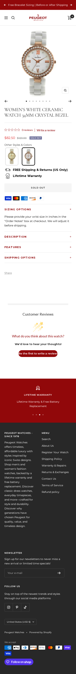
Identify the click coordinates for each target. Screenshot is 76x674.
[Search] (13, 17)
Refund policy (50, 492)
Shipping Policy (52, 459)
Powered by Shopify (40, 632)
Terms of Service (52, 485)
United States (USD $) (19, 621)
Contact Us (49, 478)
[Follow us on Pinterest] (17, 607)
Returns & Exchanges (55, 472)
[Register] (59, 573)
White (28, 156)
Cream (11, 156)
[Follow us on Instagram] (8, 607)
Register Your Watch (55, 452)
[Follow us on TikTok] (25, 607)
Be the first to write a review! (38, 353)
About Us (48, 445)
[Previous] (6, 101)
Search (46, 439)
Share (8, 273)
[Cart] (70, 18)
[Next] (70, 101)
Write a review (46, 130)
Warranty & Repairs (54, 465)
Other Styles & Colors (18, 144)
